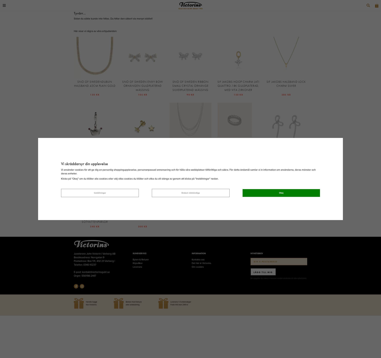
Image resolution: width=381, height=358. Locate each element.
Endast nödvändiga (191, 192)
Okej (281, 192)
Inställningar (100, 192)
